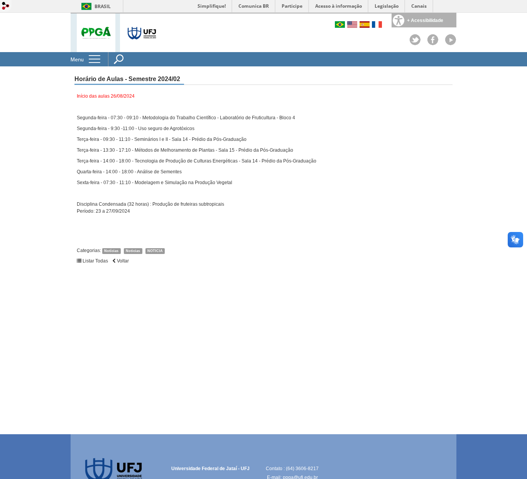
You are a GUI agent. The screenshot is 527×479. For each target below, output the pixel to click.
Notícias (111, 251)
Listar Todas (94, 261)
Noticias (133, 251)
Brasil (103, 6)
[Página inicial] (96, 32)
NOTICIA (155, 251)
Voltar (122, 261)
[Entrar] (6, 6)
